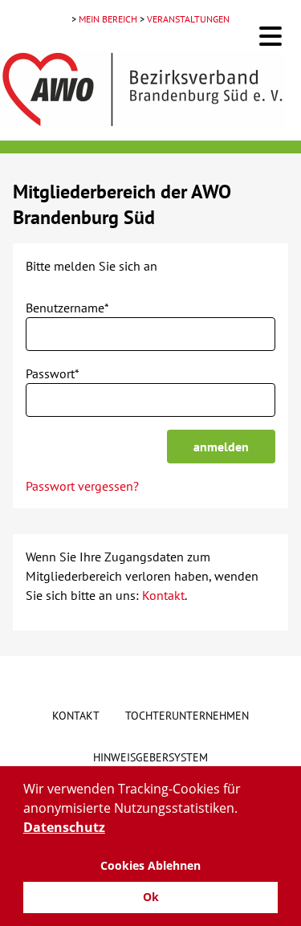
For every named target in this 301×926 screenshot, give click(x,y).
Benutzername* (67, 308)
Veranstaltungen (188, 19)
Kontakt (163, 595)
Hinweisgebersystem (150, 757)
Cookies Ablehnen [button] (150, 865)
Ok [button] (151, 896)
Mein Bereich (108, 19)
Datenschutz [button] (64, 827)
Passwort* (52, 373)
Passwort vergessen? (82, 486)
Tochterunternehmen (187, 715)
